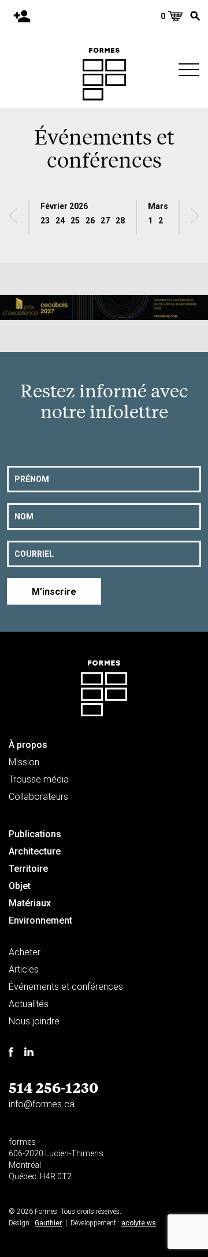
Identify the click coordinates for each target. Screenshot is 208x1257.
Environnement (40, 920)
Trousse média (39, 779)
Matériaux (30, 903)
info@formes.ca (42, 1104)
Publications (35, 834)
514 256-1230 (53, 1087)
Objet (20, 885)
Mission (24, 762)
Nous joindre (34, 1021)
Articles (24, 969)
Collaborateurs (38, 796)
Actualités (29, 1003)
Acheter (24, 952)
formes (22, 1141)
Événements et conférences (66, 986)
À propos (28, 744)
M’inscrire (54, 591)
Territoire (28, 868)
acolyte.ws (138, 1223)
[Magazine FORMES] (104, 74)
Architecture (35, 851)
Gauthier (48, 1223)
